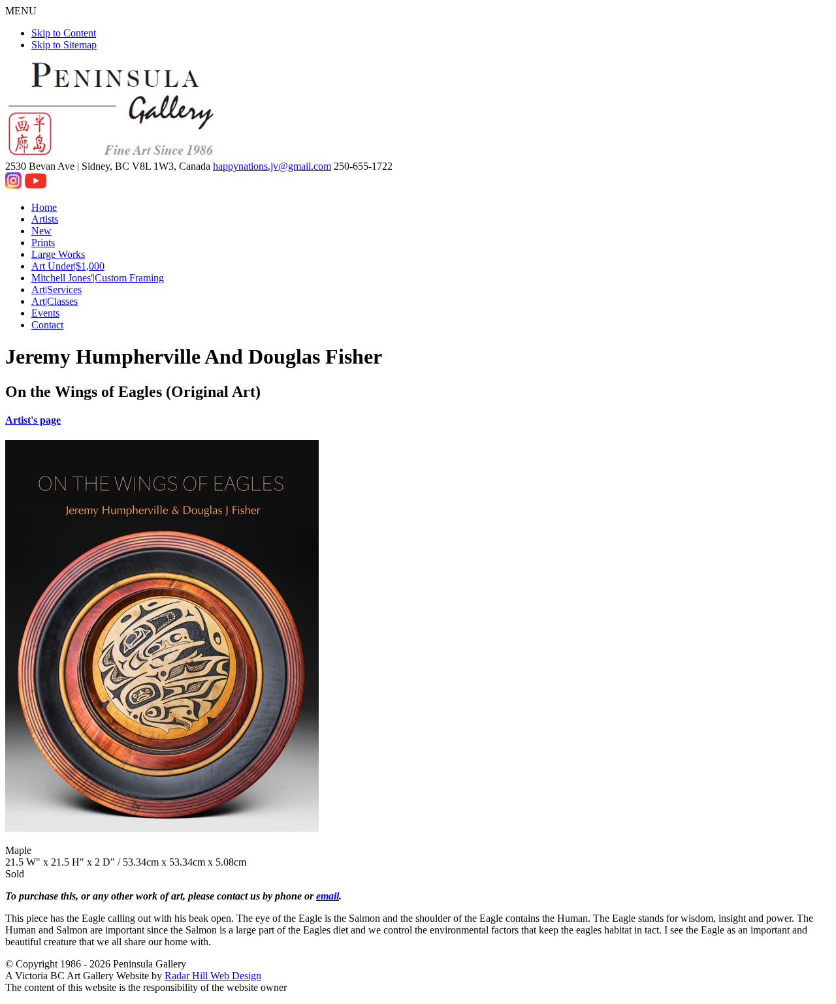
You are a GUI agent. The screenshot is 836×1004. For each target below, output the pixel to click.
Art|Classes (54, 301)
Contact (47, 324)
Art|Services (56, 289)
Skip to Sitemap (64, 44)
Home (44, 207)
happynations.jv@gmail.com (272, 166)
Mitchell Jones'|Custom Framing (97, 277)
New (41, 230)
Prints (43, 242)
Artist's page (33, 420)
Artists (44, 219)
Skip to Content (63, 33)
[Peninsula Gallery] (112, 154)
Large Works (58, 254)
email (327, 896)
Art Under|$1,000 (67, 266)
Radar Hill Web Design (213, 975)
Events (45, 313)
